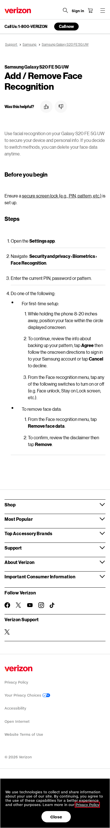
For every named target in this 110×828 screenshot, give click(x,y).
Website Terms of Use (24, 734)
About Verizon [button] (20, 562)
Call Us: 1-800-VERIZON (26, 26)
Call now (66, 26)
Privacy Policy (16, 682)
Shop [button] (10, 504)
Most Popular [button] (19, 519)
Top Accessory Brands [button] (28, 533)
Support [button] (13, 547)
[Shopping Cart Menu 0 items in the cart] (90, 10)
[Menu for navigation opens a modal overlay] (102, 10)
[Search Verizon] (65, 10)
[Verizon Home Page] (18, 10)
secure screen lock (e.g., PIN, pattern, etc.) (62, 195)
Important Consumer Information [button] (40, 576)
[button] (46, 106)
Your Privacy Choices (23, 695)
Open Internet (17, 721)
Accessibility (15, 708)
